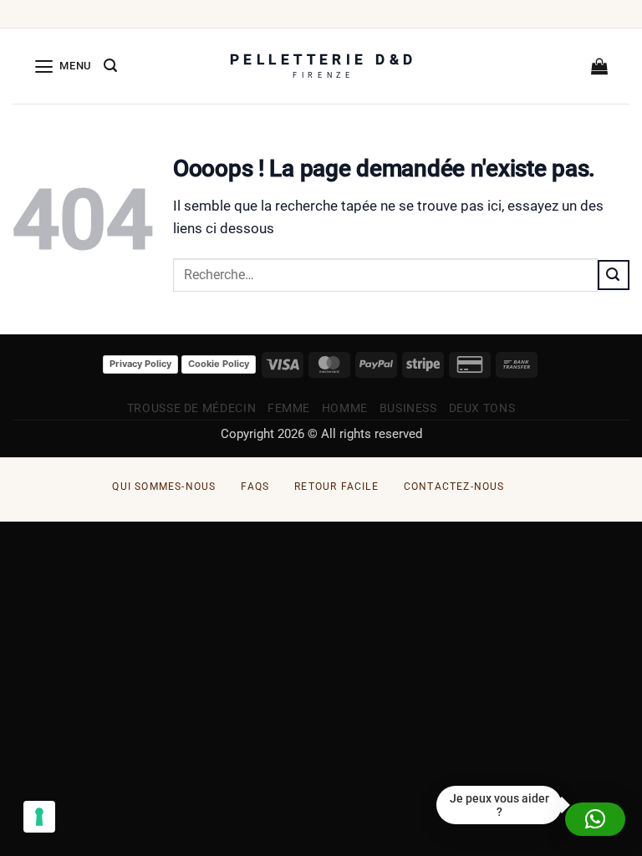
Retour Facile (336, 486)
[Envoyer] (613, 275)
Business (408, 408)
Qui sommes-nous (164, 486)
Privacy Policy (140, 363)
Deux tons (482, 408)
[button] (62, 66)
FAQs (255, 486)
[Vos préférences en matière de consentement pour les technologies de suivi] (39, 817)
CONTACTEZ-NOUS (454, 486)
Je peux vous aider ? (499, 805)
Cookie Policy (218, 363)
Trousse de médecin (191, 408)
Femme (289, 408)
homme (345, 408)
